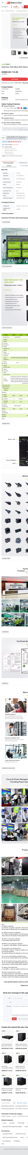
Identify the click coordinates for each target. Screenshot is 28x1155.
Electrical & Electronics (10, 11)
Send (14, 1018)
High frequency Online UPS (7, 1106)
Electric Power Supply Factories (10, 1137)
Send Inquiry (14, 79)
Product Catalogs (22, 1103)
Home (2, 11)
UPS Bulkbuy (17, 1141)
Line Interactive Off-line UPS (7, 1108)
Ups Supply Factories (7, 1133)
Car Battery (12, 1123)
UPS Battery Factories (21, 1133)
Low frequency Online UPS (21, 1106)
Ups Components (7, 1141)
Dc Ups (22, 1137)
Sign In (3, 155)
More (2, 1143)
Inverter (4, 1123)
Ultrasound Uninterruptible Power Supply (12, 1126)
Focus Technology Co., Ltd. (18, 1149)
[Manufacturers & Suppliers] (14, 2)
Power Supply (21, 1123)
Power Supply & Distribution (21, 11)
